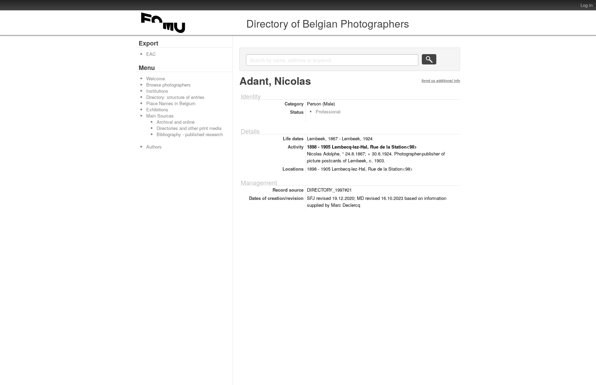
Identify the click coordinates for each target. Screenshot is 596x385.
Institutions (157, 91)
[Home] (163, 33)
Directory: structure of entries (175, 97)
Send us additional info (440, 80)
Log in (586, 5)
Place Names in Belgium (171, 103)
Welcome (155, 78)
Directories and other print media (189, 128)
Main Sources (160, 115)
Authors (154, 146)
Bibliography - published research (190, 134)
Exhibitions (157, 109)
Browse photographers (168, 84)
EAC (151, 54)
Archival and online (176, 122)
